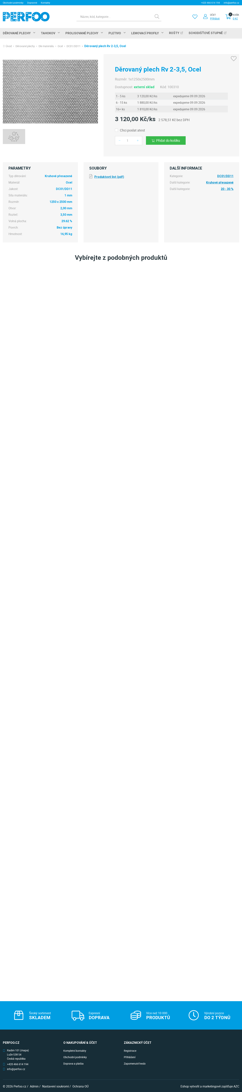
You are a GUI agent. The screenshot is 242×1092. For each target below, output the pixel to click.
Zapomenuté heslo (135, 1063)
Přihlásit (215, 18)
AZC (236, 1086)
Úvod (9, 46)
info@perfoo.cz (231, 2)
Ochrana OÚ (80, 1086)
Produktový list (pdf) (109, 177)
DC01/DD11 (74, 46)
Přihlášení (129, 1057)
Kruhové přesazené (219, 182)
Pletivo (115, 33)
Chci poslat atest (132, 130)
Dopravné (32, 2)
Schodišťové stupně (205, 33)
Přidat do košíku (168, 140)
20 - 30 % (227, 189)
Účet (213, 14)
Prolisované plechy (81, 33)
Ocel (60, 46)
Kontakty (45, 2)
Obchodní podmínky (13, 2)
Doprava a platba (73, 1063)
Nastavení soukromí (55, 1086)
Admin (34, 1086)
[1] (156, 16)
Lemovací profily (145, 33)
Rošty (174, 33)
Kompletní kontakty (74, 1050)
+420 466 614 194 (210, 2)
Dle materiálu (46, 46)
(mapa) (24, 1050)
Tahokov (48, 33)
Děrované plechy (17, 33)
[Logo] (26, 16)
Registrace (130, 1050)
